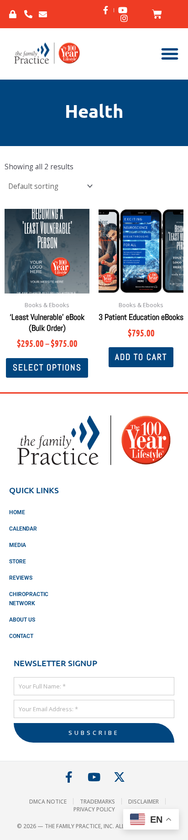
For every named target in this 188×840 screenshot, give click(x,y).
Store (17, 561)
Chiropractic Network (28, 599)
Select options (47, 367)
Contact (21, 636)
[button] (169, 53)
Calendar (23, 529)
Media (17, 545)
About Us (22, 620)
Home (17, 512)
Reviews (20, 578)
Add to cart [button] (141, 357)
